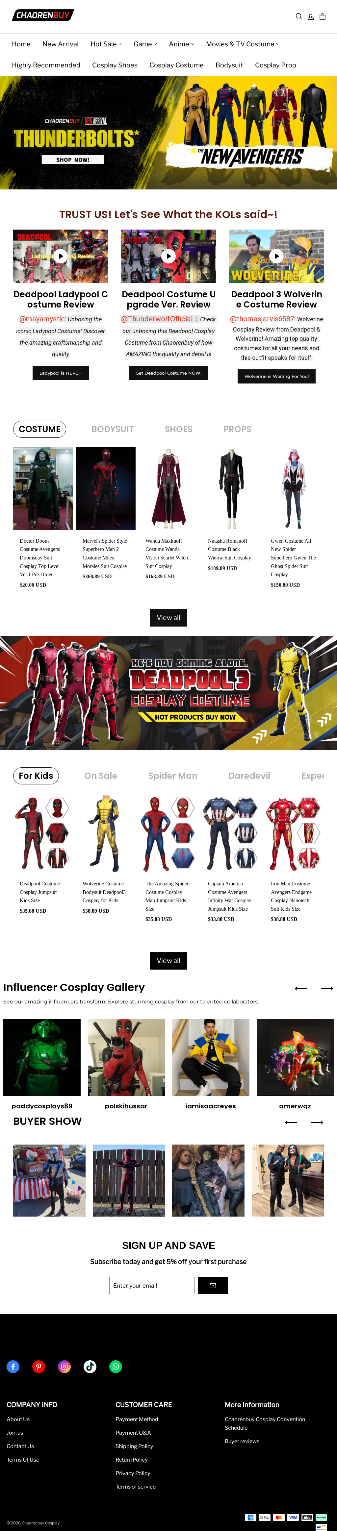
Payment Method (137, 1419)
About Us (18, 1419)
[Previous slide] (300, 988)
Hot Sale (104, 44)
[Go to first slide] (317, 1122)
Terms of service (136, 1486)
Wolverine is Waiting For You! (277, 376)
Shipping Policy (134, 1446)
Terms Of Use (23, 1459)
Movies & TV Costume (240, 44)
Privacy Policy (133, 1473)
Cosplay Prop (275, 65)
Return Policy (132, 1459)
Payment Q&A (133, 1432)
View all (168, 618)
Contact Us (20, 1446)
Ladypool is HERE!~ (60, 373)
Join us (15, 1432)
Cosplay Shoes (115, 65)
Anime (179, 44)
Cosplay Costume (176, 65)
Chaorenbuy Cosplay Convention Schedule (265, 1423)
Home (21, 44)
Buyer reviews (242, 1441)
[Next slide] (327, 988)
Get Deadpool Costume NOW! (168, 373)
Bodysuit (229, 65)
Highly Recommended (46, 65)
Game (143, 44)
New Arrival (60, 44)
